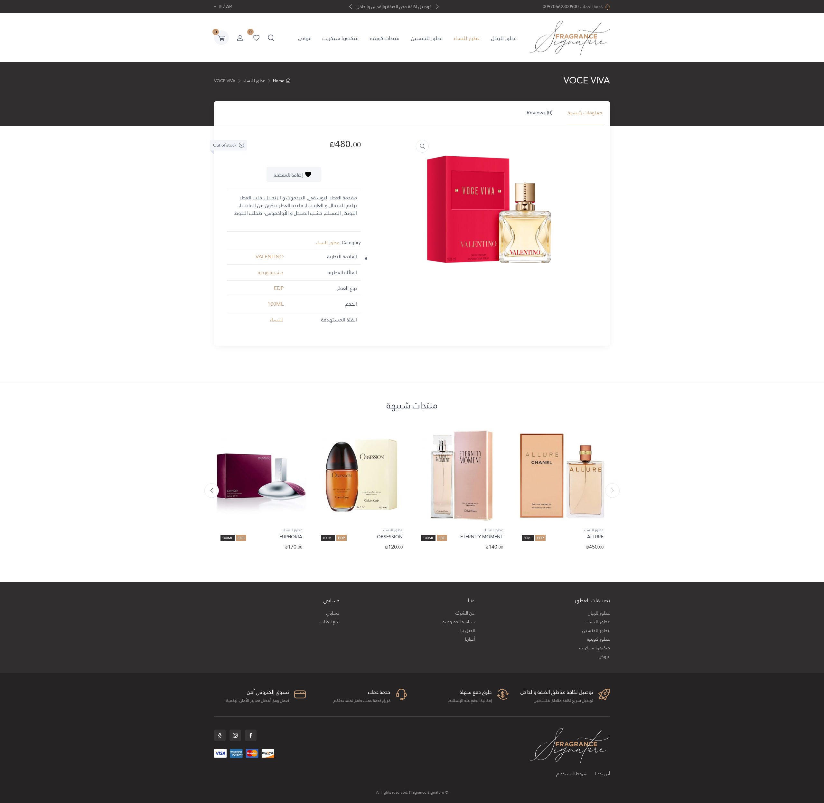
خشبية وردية (271, 272)
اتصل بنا (467, 630)
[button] (271, 37)
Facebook (251, 735)
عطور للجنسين (426, 38)
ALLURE (595, 536)
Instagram (235, 735)
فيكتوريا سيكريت (341, 38)
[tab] (585, 112)
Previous (612, 490)
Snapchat (220, 735)
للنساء (277, 319)
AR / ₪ (225, 6)
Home (278, 81)
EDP (279, 288)
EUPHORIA (290, 536)
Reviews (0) (539, 112)
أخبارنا (470, 639)
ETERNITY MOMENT (481, 536)
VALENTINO (270, 256)
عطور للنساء (467, 38)
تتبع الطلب (330, 621)
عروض (304, 38)
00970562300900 (561, 6)
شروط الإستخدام (571, 773)
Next (211, 490)
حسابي (333, 613)
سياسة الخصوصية (459, 621)
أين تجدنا (602, 773)
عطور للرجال (503, 38)
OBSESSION (390, 536)
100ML (275, 304)
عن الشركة (465, 613)
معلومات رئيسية (585, 112)
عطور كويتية (598, 639)
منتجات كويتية (384, 38)
